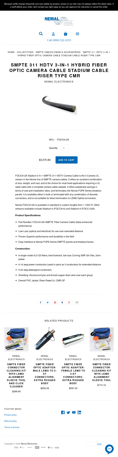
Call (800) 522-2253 (59, 40)
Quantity (53, 148)
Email (77, 302)
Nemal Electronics (59, 81)
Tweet (48, 302)
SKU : (52, 139)
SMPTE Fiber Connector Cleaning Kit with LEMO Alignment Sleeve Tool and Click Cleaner (16, 375)
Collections (25, 52)
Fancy (62, 302)
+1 (69, 302)
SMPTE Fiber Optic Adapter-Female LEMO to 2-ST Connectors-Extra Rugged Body (73, 374)
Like (40, 302)
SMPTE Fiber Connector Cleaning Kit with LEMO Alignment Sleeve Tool (101, 372)
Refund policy (10, 421)
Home (11, 52)
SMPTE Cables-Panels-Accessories (58, 52)
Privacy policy (10, 414)
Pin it (55, 302)
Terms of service (11, 427)
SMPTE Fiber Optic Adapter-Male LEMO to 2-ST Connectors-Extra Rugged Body (45, 374)
